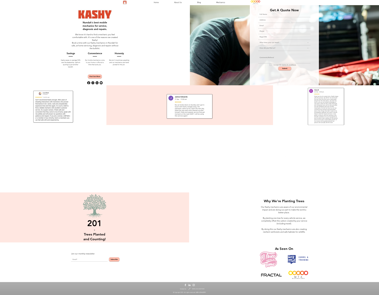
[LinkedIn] (97, 82)
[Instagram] (92, 82)
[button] (95, 76)
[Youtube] (101, 82)
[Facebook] (88, 82)
